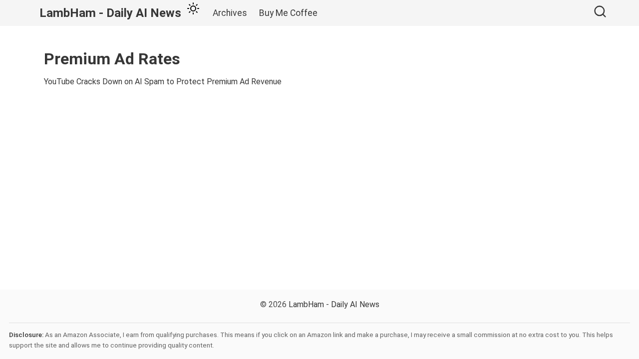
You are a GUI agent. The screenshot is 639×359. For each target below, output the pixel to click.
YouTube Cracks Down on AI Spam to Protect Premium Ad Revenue (163, 81)
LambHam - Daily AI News (334, 304)
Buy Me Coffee (288, 13)
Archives (230, 13)
